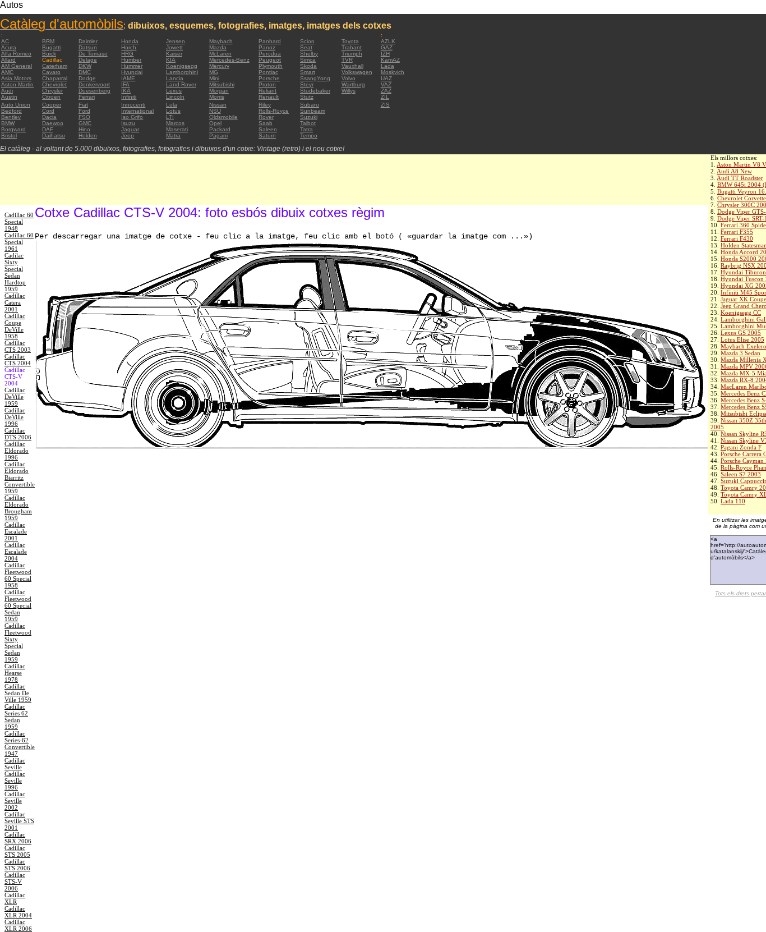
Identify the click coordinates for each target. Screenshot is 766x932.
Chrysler (52, 91)
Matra (173, 135)
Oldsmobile (223, 117)
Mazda (218, 47)
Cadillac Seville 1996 (14, 780)
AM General (16, 66)
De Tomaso (93, 53)
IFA (125, 84)
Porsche (269, 78)
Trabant (352, 47)
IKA (126, 91)
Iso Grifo (132, 117)
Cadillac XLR (14, 898)
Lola (171, 105)
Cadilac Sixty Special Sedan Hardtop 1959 (15, 272)
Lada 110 (733, 501)
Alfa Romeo (16, 53)
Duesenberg (94, 91)
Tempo (308, 135)
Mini (214, 78)
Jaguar (130, 129)
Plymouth (271, 66)
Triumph (352, 53)
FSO (84, 117)
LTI (170, 117)
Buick (49, 53)
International (137, 111)
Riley (265, 105)
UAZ (386, 78)
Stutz (306, 97)
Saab (266, 123)
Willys (349, 91)
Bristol (9, 135)
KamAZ (390, 60)
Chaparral (54, 78)
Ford (84, 111)
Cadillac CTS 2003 (17, 346)
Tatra (306, 129)
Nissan (218, 105)
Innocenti (133, 105)
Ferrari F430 (737, 238)
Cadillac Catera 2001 (14, 302)
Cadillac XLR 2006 (18, 925)
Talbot (308, 123)
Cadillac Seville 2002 (14, 801)
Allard (8, 60)
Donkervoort (94, 84)
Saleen (268, 129)
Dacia (49, 117)
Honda (130, 41)
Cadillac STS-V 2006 (14, 881)
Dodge (87, 78)
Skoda (308, 66)
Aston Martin (17, 84)
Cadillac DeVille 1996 (14, 417)
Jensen (175, 41)
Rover (266, 117)
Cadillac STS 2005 (17, 851)
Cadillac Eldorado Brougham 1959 (18, 507)
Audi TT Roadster (740, 178)
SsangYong (315, 78)
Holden (88, 135)
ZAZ (386, 91)
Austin (9, 97)
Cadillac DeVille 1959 (14, 397)
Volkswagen (357, 72)
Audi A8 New (734, 171)
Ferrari (87, 97)
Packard (219, 129)
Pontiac (268, 72)
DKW (85, 66)
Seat (306, 47)
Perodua (270, 53)
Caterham (54, 66)
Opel (215, 123)
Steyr (306, 84)
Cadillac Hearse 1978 (14, 673)
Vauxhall (352, 66)
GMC (85, 123)
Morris (216, 97)
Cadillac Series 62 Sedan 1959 (16, 716)
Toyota (350, 41)
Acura (8, 47)
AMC (7, 72)
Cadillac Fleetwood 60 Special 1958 (17, 575)
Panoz (267, 47)
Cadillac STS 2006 (17, 864)
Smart (307, 72)
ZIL (385, 97)
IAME (128, 78)
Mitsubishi (221, 84)
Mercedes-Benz (229, 60)
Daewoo (52, 123)
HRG (127, 53)
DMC (85, 72)
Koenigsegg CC (741, 312)
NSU (215, 111)
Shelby (309, 53)
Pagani (218, 135)
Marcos (175, 123)
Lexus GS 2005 (741, 332)
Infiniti (128, 97)
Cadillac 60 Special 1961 (19, 242)
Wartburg (353, 84)
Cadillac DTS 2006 (17, 433)
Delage (88, 60)
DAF (47, 129)
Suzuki (308, 117)
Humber (131, 60)
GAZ (387, 47)
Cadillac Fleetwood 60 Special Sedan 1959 (17, 605)
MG (213, 72)
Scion (307, 41)
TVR (347, 60)
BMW (8, 123)
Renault (269, 97)
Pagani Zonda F (741, 447)
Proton (267, 84)
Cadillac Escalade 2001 (15, 531)
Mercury (219, 66)
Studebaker (315, 91)
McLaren (220, 53)
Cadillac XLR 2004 (18, 912)
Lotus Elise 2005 (742, 339)
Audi (7, 91)
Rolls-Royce (274, 111)
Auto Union (15, 105)
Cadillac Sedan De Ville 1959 (17, 693)
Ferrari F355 (737, 231)
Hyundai (131, 72)
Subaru (309, 105)
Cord (48, 111)
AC (5, 41)
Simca (308, 60)
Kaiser (174, 53)
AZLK (388, 41)
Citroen (51, 97)
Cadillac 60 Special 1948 (19, 222)
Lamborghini (182, 72)
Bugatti (51, 47)
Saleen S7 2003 (741, 474)
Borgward (13, 129)
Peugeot (270, 60)
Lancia (174, 78)
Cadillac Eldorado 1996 (16, 450)
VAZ (386, 84)
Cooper (51, 105)
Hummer (131, 66)
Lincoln (175, 97)
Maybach (221, 41)
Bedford (11, 111)
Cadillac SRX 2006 (17, 837)
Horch (128, 47)
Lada (387, 66)
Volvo (349, 78)
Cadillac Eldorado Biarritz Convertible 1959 (19, 477)
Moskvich (392, 72)
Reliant (267, 91)
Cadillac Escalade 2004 (15, 551)
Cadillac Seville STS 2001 (19, 821)
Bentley (11, 117)
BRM (48, 41)
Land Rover (181, 84)
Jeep (127, 135)
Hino (84, 129)
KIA (171, 60)
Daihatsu (53, 135)
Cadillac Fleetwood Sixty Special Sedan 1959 (17, 642)
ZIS (385, 105)
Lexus (174, 91)
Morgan (219, 91)
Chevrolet (54, 84)
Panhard (270, 41)
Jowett (174, 47)
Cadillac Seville (14, 763)
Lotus (173, 111)
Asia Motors (16, 78)
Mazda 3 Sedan (740, 353)
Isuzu (128, 123)
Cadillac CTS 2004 (17, 359)
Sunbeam (312, 111)
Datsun (88, 47)
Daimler (88, 41)
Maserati (177, 129)
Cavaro (51, 72)
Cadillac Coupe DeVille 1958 (14, 326)
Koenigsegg (181, 66)
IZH (385, 53)
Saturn (267, 135)
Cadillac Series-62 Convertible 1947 (19, 743)
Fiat (83, 105)
